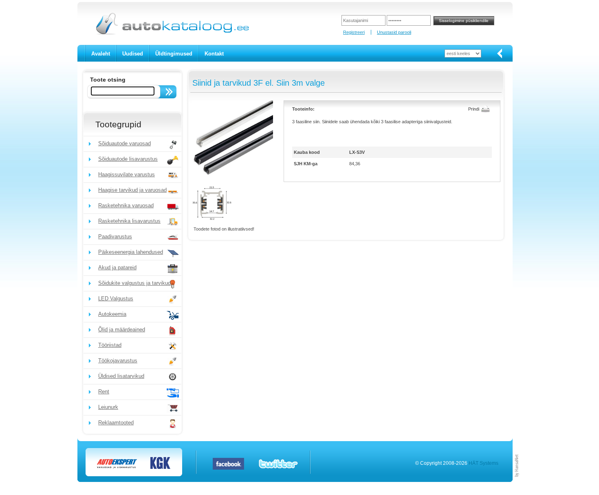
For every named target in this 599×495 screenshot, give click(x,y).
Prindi (473, 109)
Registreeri (354, 32)
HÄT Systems (483, 463)
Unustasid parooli (394, 32)
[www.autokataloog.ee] (172, 33)
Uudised (132, 54)
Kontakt (214, 54)
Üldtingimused (173, 54)
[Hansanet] (517, 480)
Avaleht (100, 54)
